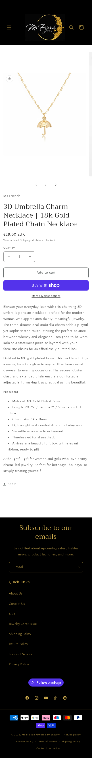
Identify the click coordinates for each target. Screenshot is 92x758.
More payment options (46, 296)
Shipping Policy (20, 634)
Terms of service (47, 741)
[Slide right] (56, 185)
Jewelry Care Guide (23, 624)
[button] (9, 27)
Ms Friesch (28, 734)
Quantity (9, 247)
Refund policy (72, 734)
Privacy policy (24, 741)
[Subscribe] (78, 567)
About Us (16, 593)
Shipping (25, 240)
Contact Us (17, 604)
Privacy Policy (19, 664)
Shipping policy (71, 741)
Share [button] (12, 484)
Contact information (48, 748)
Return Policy (18, 644)
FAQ (12, 614)
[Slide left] (36, 185)
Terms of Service (21, 654)
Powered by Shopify (48, 734)
